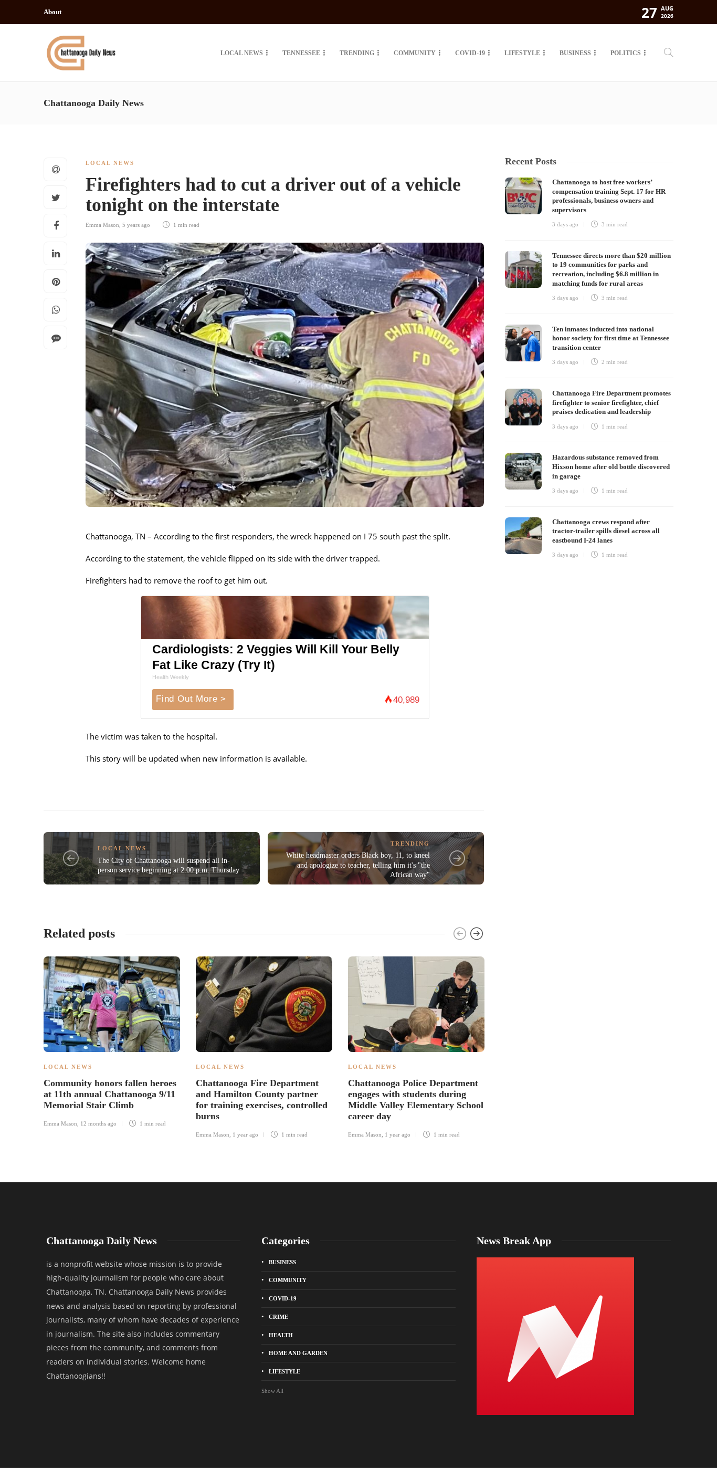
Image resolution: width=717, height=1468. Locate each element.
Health (281, 1335)
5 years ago (136, 225)
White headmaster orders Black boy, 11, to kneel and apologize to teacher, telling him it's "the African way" (358, 865)
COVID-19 (470, 53)
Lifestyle (522, 53)
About (52, 12)
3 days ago (565, 224)
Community (415, 53)
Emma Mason (102, 225)
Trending (357, 53)
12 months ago (98, 1123)
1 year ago (245, 1134)
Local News (241, 53)
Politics (625, 53)
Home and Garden (298, 1353)
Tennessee (301, 53)
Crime (278, 1317)
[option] (112, 1040)
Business (575, 53)
